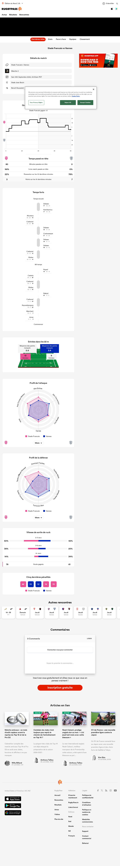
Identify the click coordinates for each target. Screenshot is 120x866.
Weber (30, 257)
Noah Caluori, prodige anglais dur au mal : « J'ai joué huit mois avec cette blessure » (73, 734)
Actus (4, 14)
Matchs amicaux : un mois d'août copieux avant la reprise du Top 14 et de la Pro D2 (16, 734)
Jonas (31, 317)
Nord (70, 816)
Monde (71, 826)
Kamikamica (47, 210)
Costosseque (48, 233)
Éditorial (85, 843)
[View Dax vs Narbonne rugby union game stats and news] (80, 612)
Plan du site (58, 819)
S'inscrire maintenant (72, 796)
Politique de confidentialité (87, 796)
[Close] (93, 89)
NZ (69, 831)
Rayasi (45, 269)
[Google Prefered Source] (21, 813)
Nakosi (45, 293)
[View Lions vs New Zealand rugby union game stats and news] (22, 612)
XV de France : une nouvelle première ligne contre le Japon (103, 732)
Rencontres (24, 14)
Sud (69, 821)
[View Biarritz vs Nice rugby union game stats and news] (37, 612)
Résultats (13, 14)
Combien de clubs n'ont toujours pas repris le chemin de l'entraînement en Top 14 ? (44, 734)
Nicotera (30, 216)
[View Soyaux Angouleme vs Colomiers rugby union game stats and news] (51, 612)
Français (71, 836)
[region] (61, 98)
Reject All (68, 102)
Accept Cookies (85, 102)
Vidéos (57, 814)
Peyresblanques (27, 305)
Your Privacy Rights (36, 102)
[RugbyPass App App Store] (21, 799)
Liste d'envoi (73, 807)
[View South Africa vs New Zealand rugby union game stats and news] (8, 612)
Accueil (57, 795)
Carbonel (29, 222)
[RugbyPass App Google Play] (21, 806)
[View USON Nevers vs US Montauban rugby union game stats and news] (109, 612)
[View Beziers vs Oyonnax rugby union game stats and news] (66, 612)
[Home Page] (12, 9)
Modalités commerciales (87, 820)
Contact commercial (86, 837)
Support (85, 831)
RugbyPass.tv (73, 802)
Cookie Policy (76, 96)
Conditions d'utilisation (86, 803)
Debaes (46, 204)
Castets (30, 275)
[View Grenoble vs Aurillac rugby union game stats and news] (94, 612)
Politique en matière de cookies (86, 812)
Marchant (29, 311)
